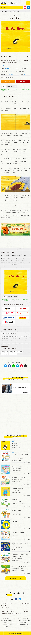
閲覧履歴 (13, 622)
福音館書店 (7, 68)
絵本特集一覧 (16, 618)
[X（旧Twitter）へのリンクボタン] (20, 599)
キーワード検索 (26, 620)
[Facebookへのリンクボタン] (16, 599)
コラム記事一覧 (18, 620)
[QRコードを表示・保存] (25, 365)
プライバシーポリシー (14, 627)
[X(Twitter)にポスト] (5, 365)
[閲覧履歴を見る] (28, 7)
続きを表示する (15, 264)
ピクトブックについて (22, 622)
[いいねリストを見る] (25, 7)
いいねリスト (7, 622)
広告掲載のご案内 (24, 624)
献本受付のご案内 (14, 624)
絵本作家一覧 (4, 620)
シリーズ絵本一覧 (24, 618)
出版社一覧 (10, 620)
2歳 (7, 74)
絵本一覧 (9, 618)
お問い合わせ (6, 624)
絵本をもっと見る (16, 578)
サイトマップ (24, 627)
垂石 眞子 (5, 65)
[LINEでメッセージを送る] (13, 365)
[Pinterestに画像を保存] (21, 365)
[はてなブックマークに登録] (17, 365)
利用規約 (6, 627)
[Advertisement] (15, 414)
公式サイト (12, 354)
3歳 (9, 74)
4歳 (12, 74)
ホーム (4, 618)
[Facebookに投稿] (9, 365)
